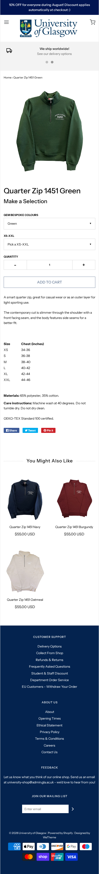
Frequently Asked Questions (49, 666)
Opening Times (49, 718)
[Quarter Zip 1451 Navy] (25, 499)
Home (8, 77)
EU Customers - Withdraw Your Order (49, 687)
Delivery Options (50, 646)
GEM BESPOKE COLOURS (21, 215)
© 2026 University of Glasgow (27, 833)
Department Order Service (49, 680)
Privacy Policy (49, 732)
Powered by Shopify (60, 833)
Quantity (11, 256)
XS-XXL (9, 235)
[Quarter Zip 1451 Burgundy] (74, 499)
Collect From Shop (49, 653)
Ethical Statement (49, 725)
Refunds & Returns (49, 660)
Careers (49, 745)
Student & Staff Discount (49, 673)
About (49, 712)
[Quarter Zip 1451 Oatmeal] (25, 571)
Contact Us (49, 752)
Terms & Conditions (49, 738)
